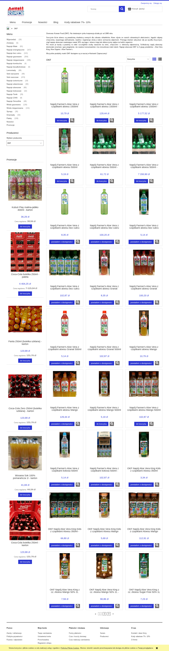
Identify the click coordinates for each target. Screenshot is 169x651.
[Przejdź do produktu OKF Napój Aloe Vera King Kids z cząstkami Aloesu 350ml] (144, 448)
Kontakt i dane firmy (139, 633)
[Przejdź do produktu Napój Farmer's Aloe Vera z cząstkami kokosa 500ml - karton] (104, 448)
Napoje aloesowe (14, 87)
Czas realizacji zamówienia (79, 640)
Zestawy (10, 43)
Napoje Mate (12, 46)
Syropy (9, 111)
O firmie (134, 640)
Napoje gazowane (14, 57)
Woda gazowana (14, 105)
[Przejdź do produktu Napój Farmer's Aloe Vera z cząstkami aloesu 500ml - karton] (104, 144)
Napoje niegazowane (15, 60)
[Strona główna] (16, 11)
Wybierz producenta (14, 138)
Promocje (11, 125)
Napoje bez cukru (14, 53)
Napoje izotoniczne (14, 81)
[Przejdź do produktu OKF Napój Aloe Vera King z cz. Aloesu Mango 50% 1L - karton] (104, 569)
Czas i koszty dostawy (77, 636)
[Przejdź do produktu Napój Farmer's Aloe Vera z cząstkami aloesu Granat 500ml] (64, 326)
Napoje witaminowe (15, 84)
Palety (9, 118)
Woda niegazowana (15, 108)
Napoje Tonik (12, 94)
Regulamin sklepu (44, 643)
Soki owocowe (12, 77)
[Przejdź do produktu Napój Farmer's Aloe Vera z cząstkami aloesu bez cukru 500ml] (144, 205)
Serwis (102, 633)
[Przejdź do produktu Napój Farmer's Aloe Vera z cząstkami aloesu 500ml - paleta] (144, 144)
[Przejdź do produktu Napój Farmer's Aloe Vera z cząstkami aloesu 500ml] (64, 144)
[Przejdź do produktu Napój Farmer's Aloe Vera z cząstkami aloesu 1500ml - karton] (104, 84)
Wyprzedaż (11, 39)
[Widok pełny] (160, 59)
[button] (72, 120)
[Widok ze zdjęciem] (154, 59)
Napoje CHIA (12, 98)
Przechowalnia (43, 640)
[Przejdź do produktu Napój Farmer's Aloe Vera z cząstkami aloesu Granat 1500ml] (104, 266)
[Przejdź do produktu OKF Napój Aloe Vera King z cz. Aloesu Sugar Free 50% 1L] (144, 569)
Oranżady (11, 115)
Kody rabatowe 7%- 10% (140, 636)
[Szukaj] (122, 9)
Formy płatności (75, 633)
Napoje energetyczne (15, 50)
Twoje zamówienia (45, 633)
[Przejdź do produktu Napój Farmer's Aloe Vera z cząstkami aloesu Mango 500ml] (104, 387)
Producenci (104, 636)
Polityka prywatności (14, 636)
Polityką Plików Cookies (70, 648)
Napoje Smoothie (14, 101)
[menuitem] (13, 22)
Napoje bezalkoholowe (16, 67)
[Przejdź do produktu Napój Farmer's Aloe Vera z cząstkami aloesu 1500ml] (64, 84)
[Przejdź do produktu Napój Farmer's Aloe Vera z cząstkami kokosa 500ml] (64, 448)
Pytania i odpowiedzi (14, 640)
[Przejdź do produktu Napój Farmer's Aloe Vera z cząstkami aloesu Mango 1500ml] (144, 326)
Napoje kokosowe (14, 91)
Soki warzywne (13, 74)
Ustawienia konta (44, 636)
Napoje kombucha (14, 63)
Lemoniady (11, 70)
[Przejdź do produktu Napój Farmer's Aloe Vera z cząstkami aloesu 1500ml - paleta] (144, 84)
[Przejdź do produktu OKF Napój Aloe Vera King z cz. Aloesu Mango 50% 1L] (64, 569)
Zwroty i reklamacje (14, 633)
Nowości (10, 122)
